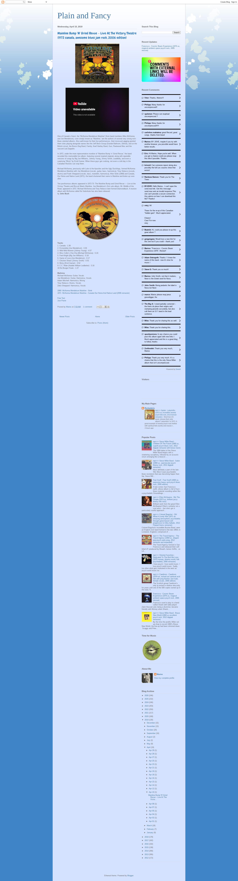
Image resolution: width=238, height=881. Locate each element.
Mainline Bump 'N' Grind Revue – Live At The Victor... (157, 797)
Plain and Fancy (84, 15)
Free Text (61, 298)
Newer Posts (65, 317)
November (151, 726)
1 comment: (88, 307)
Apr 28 (152, 754)
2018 (147, 837)
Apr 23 (152, 764)
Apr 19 (152, 771)
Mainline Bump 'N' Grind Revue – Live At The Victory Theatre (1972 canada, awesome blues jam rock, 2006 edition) (96, 35)
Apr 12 (152, 789)
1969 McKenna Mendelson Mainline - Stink (74, 291)
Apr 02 (152, 818)
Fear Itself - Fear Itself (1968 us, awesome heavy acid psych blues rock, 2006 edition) (166, 482)
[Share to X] (103, 306)
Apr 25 (152, 761)
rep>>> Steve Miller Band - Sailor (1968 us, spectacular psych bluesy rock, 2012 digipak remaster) (166, 464)
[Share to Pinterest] (108, 306)
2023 (147, 706)
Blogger (130, 876)
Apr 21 (152, 768)
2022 (147, 709)
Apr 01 (152, 821)
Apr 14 (152, 785)
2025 (147, 699)
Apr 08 (152, 804)
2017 (147, 840)
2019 (147, 720)
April (149, 747)
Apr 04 (152, 814)
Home (97, 317)
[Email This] (98, 306)
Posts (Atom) (103, 323)
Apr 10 (152, 792)
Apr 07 (152, 807)
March (149, 825)
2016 (147, 844)
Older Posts (130, 317)
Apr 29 (152, 750)
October (150, 730)
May (149, 744)
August (150, 737)
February (150, 829)
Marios (160, 674)
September (151, 733)
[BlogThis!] (100, 306)
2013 (147, 854)
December (151, 723)
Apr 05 (152, 811)
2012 (147, 858)
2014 (147, 851)
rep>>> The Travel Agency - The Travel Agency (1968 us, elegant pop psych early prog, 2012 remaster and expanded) (166, 539)
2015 (147, 847)
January (150, 833)
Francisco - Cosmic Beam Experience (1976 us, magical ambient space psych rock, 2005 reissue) (161, 48)
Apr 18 (152, 775)
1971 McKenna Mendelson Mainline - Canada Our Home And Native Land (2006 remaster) (93, 293)
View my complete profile (164, 678)
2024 (147, 702)
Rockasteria (150, 408)
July (149, 740)
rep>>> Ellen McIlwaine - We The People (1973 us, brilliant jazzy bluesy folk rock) (166, 499)
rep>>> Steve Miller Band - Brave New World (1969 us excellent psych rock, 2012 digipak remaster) (166, 616)
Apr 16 (152, 778)
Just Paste (61, 301)
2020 (147, 716)
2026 (147, 695)
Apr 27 (152, 757)
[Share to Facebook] (105, 306)
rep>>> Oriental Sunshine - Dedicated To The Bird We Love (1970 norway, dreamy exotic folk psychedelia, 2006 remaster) (166, 558)
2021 (147, 713)
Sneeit (178, 369)
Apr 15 (152, 782)
